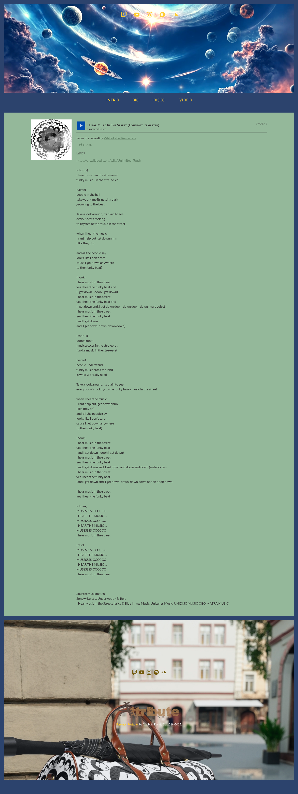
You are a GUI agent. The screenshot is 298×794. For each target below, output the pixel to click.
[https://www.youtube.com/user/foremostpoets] (141, 673)
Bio (136, 100)
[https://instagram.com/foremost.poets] (149, 14)
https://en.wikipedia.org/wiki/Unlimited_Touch (108, 160)
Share (87, 144)
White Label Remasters (120, 138)
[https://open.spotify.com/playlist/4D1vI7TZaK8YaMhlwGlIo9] (162, 14)
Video (185, 100)
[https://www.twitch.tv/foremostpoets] (124, 14)
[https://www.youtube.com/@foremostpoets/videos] (136, 14)
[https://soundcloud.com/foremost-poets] (175, 14)
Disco (159, 100)
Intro (112, 100)
